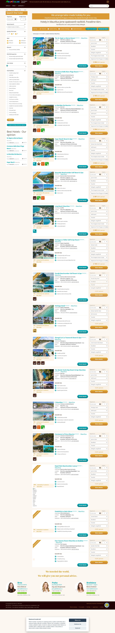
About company (73, 599)
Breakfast (11, 40)
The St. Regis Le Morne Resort (67, 38)
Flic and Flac (68, 142)
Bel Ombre (68, 245)
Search (10, 120)
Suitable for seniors (13, 97)
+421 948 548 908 (75, 80)
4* (13, 33)
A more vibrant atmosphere (14, 95)
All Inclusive (23, 42)
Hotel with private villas (14, 77)
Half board (23, 40)
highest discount (77, 29)
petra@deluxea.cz (22, 581)
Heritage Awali (62, 307)
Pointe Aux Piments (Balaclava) (73, 108)
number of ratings (64, 29)
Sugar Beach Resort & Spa (66, 139)
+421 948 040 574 (91, 583)
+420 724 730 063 (77, 145)
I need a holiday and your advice (16, 125)
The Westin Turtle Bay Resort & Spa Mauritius (70, 374)
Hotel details (82, 66)
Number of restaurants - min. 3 (15, 81)
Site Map (88, 599)
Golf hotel (11, 75)
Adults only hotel (12, 86)
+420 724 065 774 (73, 181)
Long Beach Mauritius (64, 206)
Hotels (8, 6)
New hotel (11, 90)
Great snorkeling (12, 112)
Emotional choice (103, 29)
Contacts (20, 6)
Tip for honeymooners (13, 101)
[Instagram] (107, 1)
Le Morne (68, 40)
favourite (44, 29)
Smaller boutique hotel (13, 73)
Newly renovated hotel (13, 92)
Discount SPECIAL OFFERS (14, 49)
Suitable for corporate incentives (15, 106)
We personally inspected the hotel (16, 58)
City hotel (11, 108)
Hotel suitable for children (14, 84)
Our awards (81, 599)
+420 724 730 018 (76, 43)
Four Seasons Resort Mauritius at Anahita (71, 533)
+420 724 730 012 (73, 248)
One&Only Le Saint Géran (66, 501)
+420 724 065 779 (75, 112)
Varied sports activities (13, 99)
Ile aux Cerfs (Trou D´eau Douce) (73, 346)
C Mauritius (61, 405)
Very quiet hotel (12, 110)
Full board (11, 42)
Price (13, 6)
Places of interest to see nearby (15, 103)
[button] (105, 40)
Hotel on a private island (14, 79)
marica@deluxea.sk (92, 581)
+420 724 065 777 (22, 583)
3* (9, 33)
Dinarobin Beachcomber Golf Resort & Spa (69, 173)
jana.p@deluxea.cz (57, 581)
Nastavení (77, 628)
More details (99, 66)
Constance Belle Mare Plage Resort (69, 72)
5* (17, 33)
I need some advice (91, 29)
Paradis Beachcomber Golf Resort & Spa (70, 273)
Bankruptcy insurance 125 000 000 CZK (95, 595)
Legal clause (95, 599)
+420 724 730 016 (75, 213)
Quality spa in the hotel (13, 114)
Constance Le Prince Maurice (67, 437)
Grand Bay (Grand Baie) (71, 474)
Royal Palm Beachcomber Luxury (68, 469)
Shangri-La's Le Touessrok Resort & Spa (70, 341)
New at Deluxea (12, 88)
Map (72, 40)
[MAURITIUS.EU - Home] (13, 1)
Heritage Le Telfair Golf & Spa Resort (69, 240)
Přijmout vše (78, 620)
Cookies (102, 599)
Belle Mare (68, 77)
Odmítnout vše (77, 624)
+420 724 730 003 (74, 477)
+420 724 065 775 (72, 381)
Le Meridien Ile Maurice (65, 105)
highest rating (53, 29)
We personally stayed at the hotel (16, 56)
